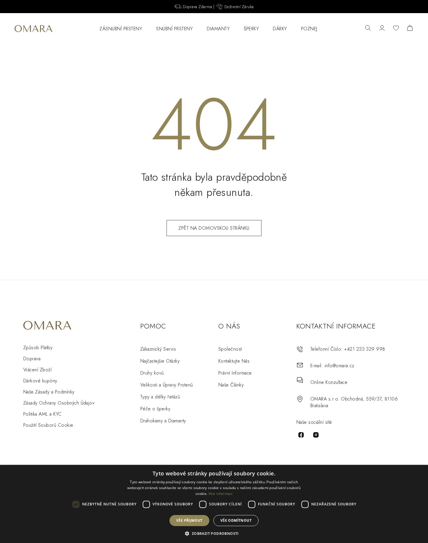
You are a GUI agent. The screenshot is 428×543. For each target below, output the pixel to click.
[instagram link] (316, 435)
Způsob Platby (37, 347)
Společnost (230, 349)
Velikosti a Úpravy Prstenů (166, 385)
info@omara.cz (339, 365)
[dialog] (214, 504)
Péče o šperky (155, 408)
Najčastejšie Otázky (160, 361)
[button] (213, 533)
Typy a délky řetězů (160, 396)
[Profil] (382, 28)
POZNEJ (309, 28)
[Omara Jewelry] (33, 28)
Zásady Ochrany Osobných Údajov (58, 403)
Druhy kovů (152, 373)
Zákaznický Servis (158, 349)
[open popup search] (368, 28)
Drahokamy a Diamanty (163, 420)
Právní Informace (235, 373)
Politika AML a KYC (42, 414)
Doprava (31, 358)
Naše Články (231, 385)
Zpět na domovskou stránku (214, 228)
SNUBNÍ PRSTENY (174, 28)
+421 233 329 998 (364, 349)
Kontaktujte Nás (234, 361)
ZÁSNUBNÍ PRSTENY (121, 28)
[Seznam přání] (395, 28)
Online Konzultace (328, 382)
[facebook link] (301, 435)
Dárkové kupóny (40, 380)
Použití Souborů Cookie (48, 425)
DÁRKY (280, 28)
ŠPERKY (251, 28)
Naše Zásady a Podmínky (49, 392)
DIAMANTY (218, 28)
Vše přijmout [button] (189, 520)
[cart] (409, 28)
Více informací (220, 493)
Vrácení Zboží (37, 369)
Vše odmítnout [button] (236, 520)
